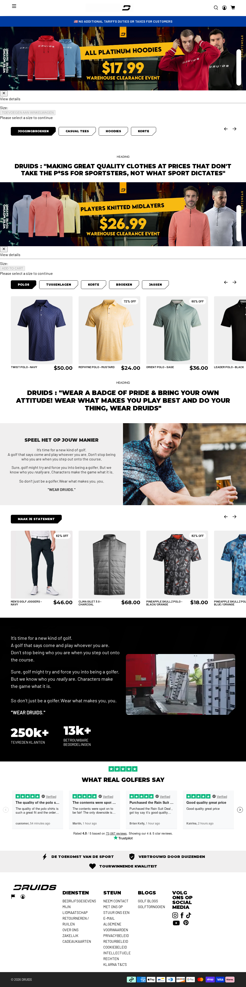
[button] (232, 7)
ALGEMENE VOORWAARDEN (115, 927)
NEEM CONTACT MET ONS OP (116, 904)
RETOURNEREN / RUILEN (75, 921)
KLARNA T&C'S (115, 964)
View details (10, 98)
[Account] (224, 7)
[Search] (216, 7)
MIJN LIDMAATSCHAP (75, 910)
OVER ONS (70, 930)
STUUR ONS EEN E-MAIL (116, 915)
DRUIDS (27, 979)
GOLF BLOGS (148, 901)
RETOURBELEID (115, 941)
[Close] (4, 93)
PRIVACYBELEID (116, 935)
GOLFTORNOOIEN (151, 907)
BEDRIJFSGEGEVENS (79, 901)
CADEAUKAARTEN (76, 941)
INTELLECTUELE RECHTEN (117, 956)
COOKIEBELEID (115, 947)
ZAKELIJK (70, 935)
